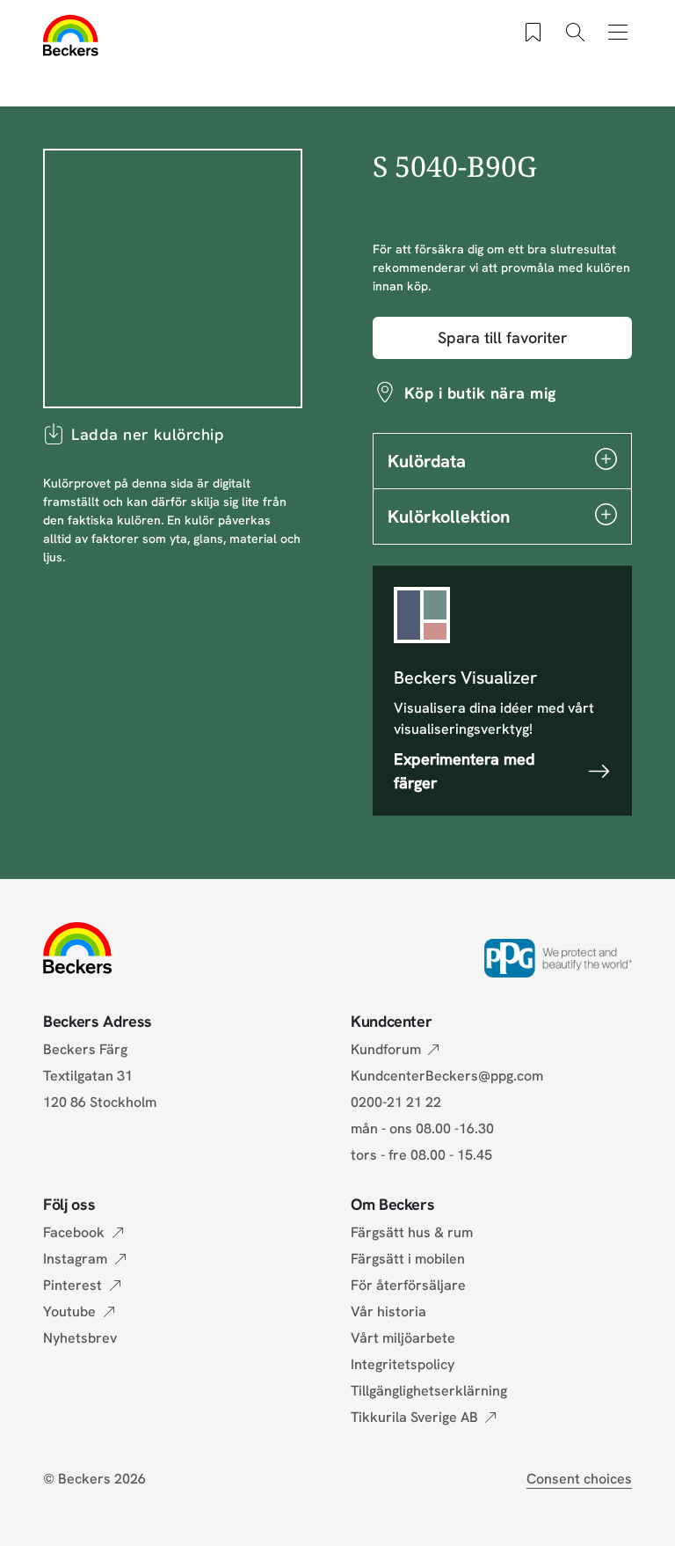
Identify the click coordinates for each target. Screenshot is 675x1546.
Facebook (74, 1232)
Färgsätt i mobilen (408, 1258)
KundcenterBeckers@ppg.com (450, 1075)
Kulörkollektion (449, 516)
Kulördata (427, 461)
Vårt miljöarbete (403, 1338)
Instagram (75, 1258)
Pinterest (72, 1285)
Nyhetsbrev (80, 1338)
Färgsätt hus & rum (412, 1232)
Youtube (69, 1311)
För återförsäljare (408, 1285)
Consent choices (579, 1478)
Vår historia (388, 1311)
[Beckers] (70, 35)
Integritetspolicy (402, 1364)
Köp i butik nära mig (480, 393)
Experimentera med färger (464, 771)
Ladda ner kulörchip (147, 434)
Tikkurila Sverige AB (414, 1417)
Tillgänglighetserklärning (429, 1390)
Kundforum (386, 1049)
